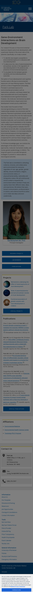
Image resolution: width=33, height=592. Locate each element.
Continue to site (16, 590)
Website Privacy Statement (18, 586)
